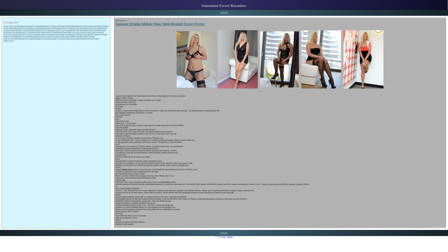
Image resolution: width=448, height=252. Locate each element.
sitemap (230, 237)
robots (223, 237)
